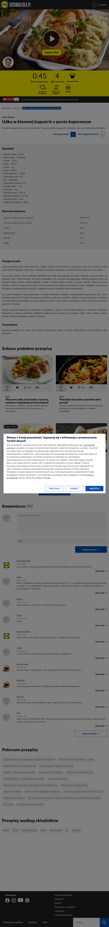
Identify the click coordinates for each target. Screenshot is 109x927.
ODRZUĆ (74, 488)
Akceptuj (94, 488)
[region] (54, 463)
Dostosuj (54, 488)
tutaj (48, 478)
